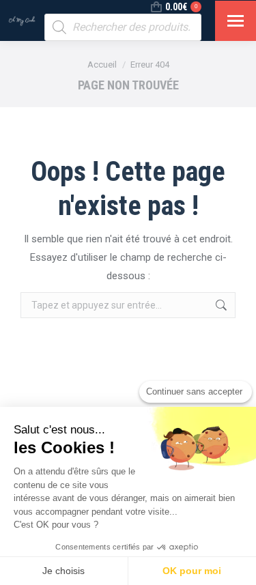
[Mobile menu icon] (235, 21)
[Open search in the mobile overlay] (122, 27)
